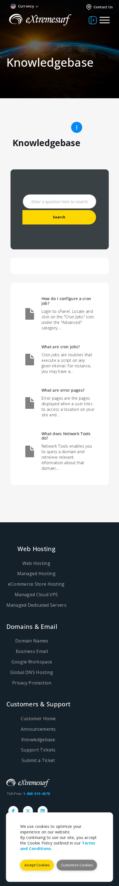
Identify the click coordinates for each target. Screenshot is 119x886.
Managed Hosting (36, 573)
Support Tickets (38, 750)
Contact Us (103, 6)
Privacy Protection (31, 683)
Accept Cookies (37, 864)
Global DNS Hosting (31, 672)
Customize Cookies (77, 864)
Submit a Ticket (38, 760)
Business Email (32, 651)
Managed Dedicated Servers (36, 605)
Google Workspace (31, 662)
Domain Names (31, 641)
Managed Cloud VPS (36, 594)
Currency (26, 6)
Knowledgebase (38, 740)
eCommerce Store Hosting (36, 584)
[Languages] (50, 6)
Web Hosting (36, 563)
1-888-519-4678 (36, 793)
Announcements (38, 729)
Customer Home (38, 718)
